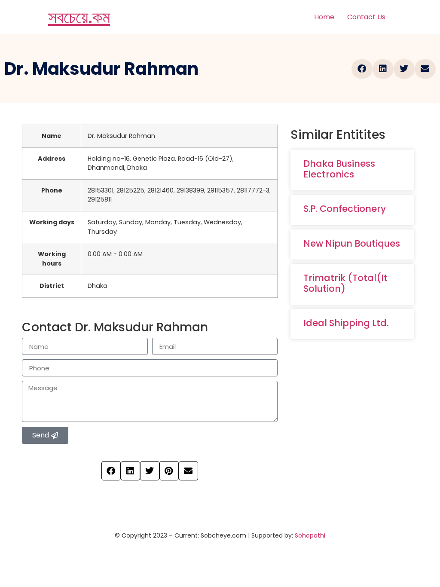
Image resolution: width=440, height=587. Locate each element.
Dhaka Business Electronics (339, 168)
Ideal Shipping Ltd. (345, 323)
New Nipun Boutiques (351, 243)
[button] (362, 69)
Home (324, 17)
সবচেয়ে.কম (79, 17)
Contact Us (366, 17)
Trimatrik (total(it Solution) (345, 283)
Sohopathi (310, 535)
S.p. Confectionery (344, 208)
